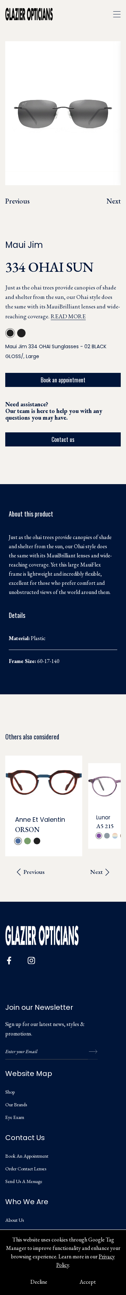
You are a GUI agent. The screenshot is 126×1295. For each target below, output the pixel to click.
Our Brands (16, 1104)
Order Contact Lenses (25, 1168)
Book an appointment (63, 380)
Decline (38, 1281)
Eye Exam (14, 1117)
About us (14, 1220)
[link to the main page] (34, 14)
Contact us (63, 439)
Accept (87, 1281)
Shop (10, 1092)
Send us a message (23, 1181)
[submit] (93, 1051)
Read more (68, 316)
